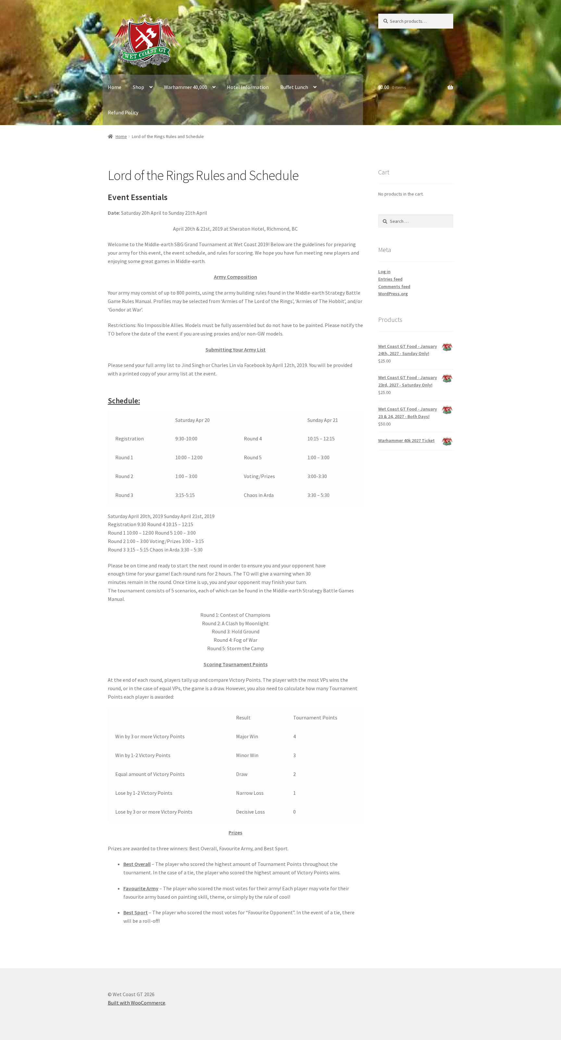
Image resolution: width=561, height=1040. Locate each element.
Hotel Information (248, 87)
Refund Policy (123, 112)
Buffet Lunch (294, 87)
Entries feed (390, 279)
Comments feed (394, 286)
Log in (384, 271)
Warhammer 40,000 (185, 87)
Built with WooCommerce (136, 1002)
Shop (138, 87)
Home (114, 87)
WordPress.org (393, 294)
